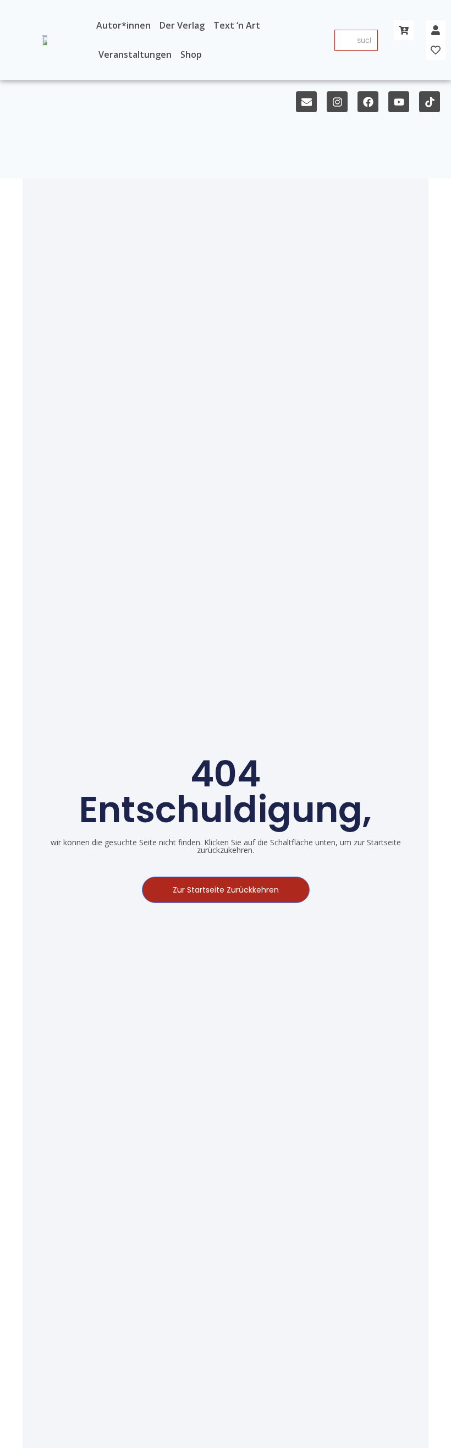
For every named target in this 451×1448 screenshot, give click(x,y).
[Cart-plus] (404, 30)
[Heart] (436, 50)
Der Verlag (182, 25)
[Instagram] (337, 101)
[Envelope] (306, 101)
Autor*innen (123, 25)
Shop (191, 54)
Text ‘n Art (236, 25)
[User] (436, 30)
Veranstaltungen (135, 54)
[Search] (344, 40)
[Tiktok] (429, 101)
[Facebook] (368, 101)
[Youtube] (398, 101)
